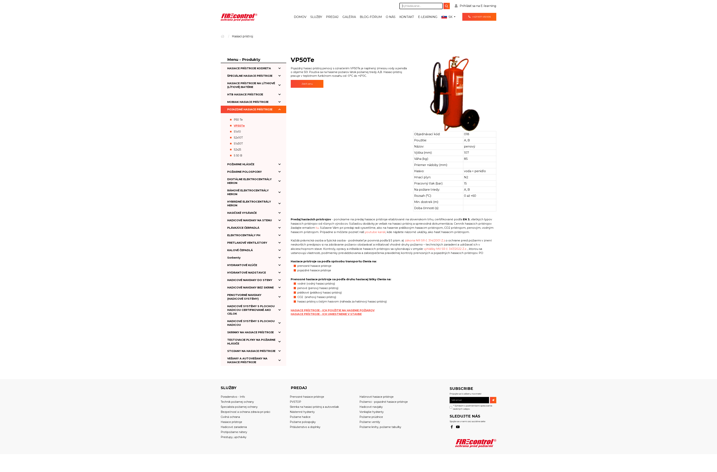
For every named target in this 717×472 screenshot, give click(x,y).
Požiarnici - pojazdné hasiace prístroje (383, 401)
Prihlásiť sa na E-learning (477, 6)
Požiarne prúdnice (371, 417)
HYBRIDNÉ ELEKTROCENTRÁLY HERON (249, 203)
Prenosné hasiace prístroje (307, 396)
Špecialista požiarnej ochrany (239, 407)
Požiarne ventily (369, 422)
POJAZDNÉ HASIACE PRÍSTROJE (249, 109)
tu (317, 227)
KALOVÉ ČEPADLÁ (240, 250)
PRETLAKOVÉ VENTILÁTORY (247, 242)
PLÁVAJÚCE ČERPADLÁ (243, 227)
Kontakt (406, 17)
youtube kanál (375, 232)
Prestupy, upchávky (233, 437)
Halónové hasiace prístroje (376, 396)
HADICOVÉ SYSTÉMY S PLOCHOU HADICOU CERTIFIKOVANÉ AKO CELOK (251, 310)
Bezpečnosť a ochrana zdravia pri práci (245, 412)
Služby (316, 17)
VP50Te (239, 125)
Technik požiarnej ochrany (237, 401)
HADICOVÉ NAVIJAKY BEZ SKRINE (250, 287)
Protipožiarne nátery (234, 432)
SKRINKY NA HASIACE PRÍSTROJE (250, 332)
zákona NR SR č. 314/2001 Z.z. (425, 240)
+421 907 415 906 (481, 16)
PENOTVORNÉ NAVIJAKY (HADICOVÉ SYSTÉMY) (244, 296)
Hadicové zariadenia (234, 427)
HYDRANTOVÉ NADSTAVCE (246, 272)
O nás (390, 17)
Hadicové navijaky (371, 407)
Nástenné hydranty (302, 412)
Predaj (332, 17)
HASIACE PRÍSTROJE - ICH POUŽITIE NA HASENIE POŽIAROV (333, 310)
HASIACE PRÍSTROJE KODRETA (249, 68)
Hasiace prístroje (231, 422)
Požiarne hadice (300, 417)
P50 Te (238, 119)
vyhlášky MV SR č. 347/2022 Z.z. (445, 249)
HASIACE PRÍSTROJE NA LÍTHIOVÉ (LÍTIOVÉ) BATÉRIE (251, 85)
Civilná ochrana (230, 417)
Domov (300, 17)
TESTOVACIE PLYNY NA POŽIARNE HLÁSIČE (251, 341)
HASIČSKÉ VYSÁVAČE (242, 213)
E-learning (427, 17)
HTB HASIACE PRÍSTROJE (245, 94)
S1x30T (238, 143)
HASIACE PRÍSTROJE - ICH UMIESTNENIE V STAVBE (326, 314)
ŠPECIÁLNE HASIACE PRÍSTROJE (249, 75)
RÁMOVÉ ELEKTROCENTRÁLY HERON (248, 192)
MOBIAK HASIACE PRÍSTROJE (248, 102)
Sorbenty (233, 257)
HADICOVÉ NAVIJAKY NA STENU (249, 220)
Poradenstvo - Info (233, 396)
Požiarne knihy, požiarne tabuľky (380, 427)
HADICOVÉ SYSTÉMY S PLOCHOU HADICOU (251, 323)
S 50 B (238, 155)
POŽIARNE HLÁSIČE (240, 164)
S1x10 (237, 131)
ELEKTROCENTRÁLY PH (243, 235)
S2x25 (237, 149)
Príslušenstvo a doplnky (305, 427)
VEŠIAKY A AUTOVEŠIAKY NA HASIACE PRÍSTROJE (247, 360)
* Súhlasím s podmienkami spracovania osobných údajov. (472, 407)
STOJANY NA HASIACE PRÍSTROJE (251, 351)
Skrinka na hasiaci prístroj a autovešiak (314, 407)
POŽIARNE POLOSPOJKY (244, 171)
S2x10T (238, 137)
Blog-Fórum (371, 17)
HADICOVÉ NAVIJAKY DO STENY (249, 280)
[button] (448, 17)
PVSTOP (295, 401)
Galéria (349, 17)
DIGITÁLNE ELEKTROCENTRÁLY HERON (249, 181)
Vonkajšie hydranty (371, 412)
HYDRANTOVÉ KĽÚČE (242, 265)
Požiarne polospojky (303, 422)
